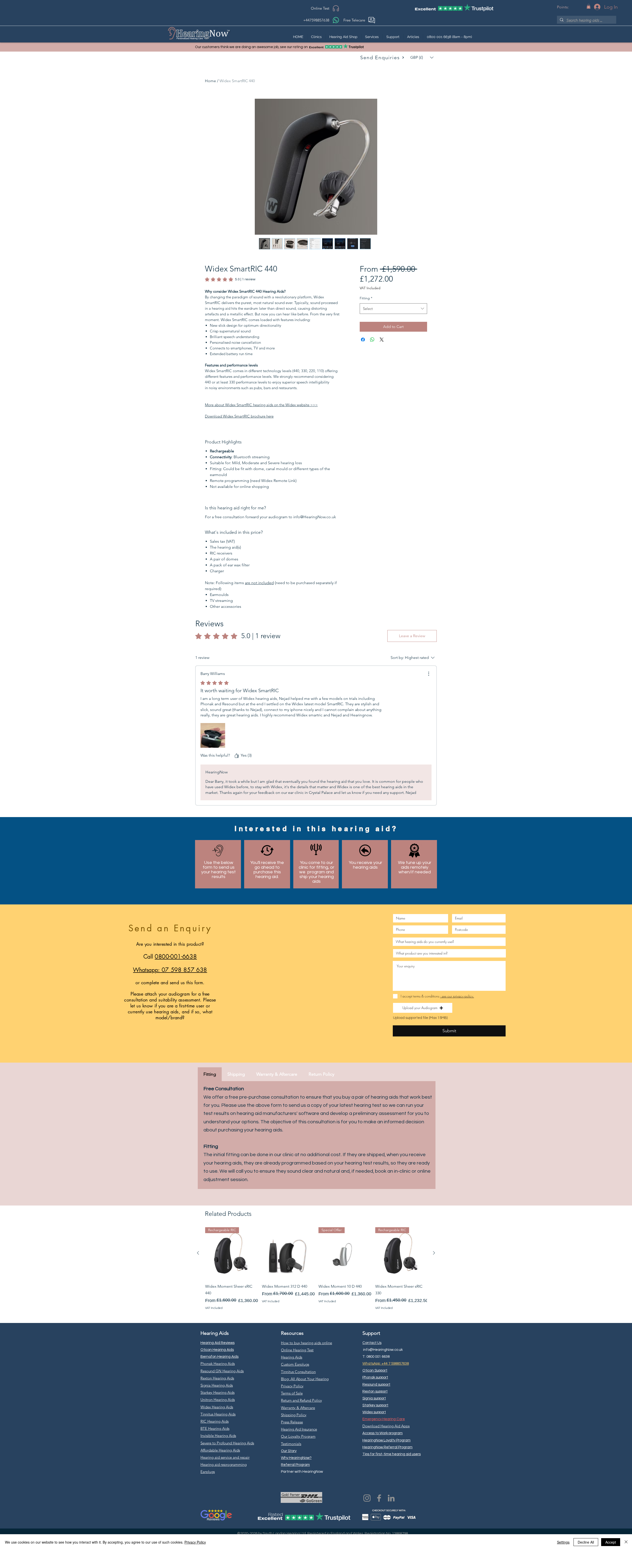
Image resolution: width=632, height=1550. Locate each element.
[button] (589, 6)
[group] (316, 1268)
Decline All (586, 1542)
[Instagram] (367, 1498)
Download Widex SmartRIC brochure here (239, 416)
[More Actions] (429, 674)
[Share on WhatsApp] (372, 340)
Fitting (366, 298)
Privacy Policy (195, 1542)
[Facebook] (379, 1498)
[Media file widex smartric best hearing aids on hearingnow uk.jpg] (212, 735)
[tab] (210, 1074)
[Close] (626, 1542)
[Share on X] (382, 340)
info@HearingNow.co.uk (383, 1350)
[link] (230, 279)
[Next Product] (434, 1253)
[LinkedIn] (391, 1498)
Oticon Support (374, 1370)
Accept (610, 1542)
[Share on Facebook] (363, 340)
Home (210, 80)
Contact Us (371, 1343)
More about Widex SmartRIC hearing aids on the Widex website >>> (261, 404)
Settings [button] (563, 1542)
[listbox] (422, 58)
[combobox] (393, 308)
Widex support (374, 1412)
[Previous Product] (198, 1253)
